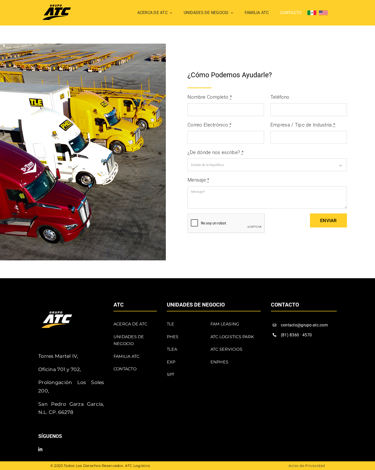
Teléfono (279, 97)
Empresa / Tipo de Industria (302, 125)
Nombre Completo (210, 97)
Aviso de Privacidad (307, 465)
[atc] (56, 7)
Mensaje (198, 180)
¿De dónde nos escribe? (216, 152)
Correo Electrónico (210, 125)
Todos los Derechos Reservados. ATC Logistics (107, 465)
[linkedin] (40, 449)
